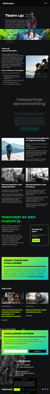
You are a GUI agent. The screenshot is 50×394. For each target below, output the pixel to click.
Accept (16, 389)
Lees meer (5, 320)
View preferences (32, 389)
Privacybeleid (27, 392)
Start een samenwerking (29, 129)
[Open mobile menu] (46, 3)
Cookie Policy (22, 392)
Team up (36, 240)
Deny (24, 389)
